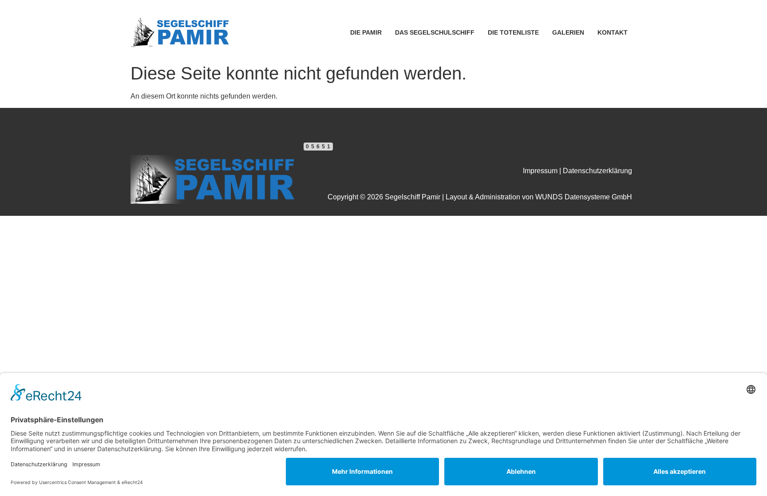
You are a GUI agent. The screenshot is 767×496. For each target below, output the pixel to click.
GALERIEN (568, 32)
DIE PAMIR (366, 32)
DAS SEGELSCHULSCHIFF (434, 32)
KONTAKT (612, 32)
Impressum (540, 171)
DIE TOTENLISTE (513, 32)
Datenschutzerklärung (597, 171)
